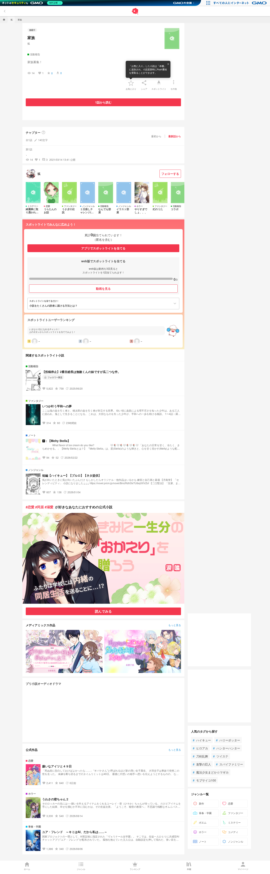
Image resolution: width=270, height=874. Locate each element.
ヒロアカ (200, 748)
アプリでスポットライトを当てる (103, 248)
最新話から (174, 136)
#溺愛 (49, 506)
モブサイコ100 (204, 780)
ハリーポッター (228, 740)
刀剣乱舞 (200, 756)
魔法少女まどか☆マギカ (211, 772)
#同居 (39, 506)
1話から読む (103, 102)
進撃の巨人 (202, 764)
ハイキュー (202, 740)
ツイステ (220, 756)
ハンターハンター (226, 748)
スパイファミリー (229, 764)
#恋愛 (30, 506)
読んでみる (103, 611)
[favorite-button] (131, 83)
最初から (156, 136)
